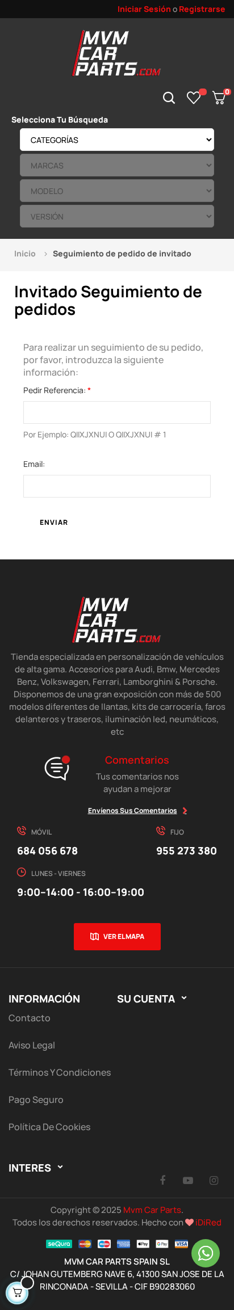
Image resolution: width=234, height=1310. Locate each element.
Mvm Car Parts (152, 1210)
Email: (34, 463)
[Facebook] (162, 1180)
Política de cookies (49, 1127)
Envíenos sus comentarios (132, 810)
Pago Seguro (36, 1099)
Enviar (54, 522)
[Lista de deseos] (194, 97)
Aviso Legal (32, 1045)
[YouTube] (188, 1180)
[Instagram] (213, 1180)
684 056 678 (47, 850)
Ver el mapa (123, 936)
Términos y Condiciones (60, 1072)
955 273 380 (186, 850)
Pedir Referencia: (55, 390)
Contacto (30, 1018)
